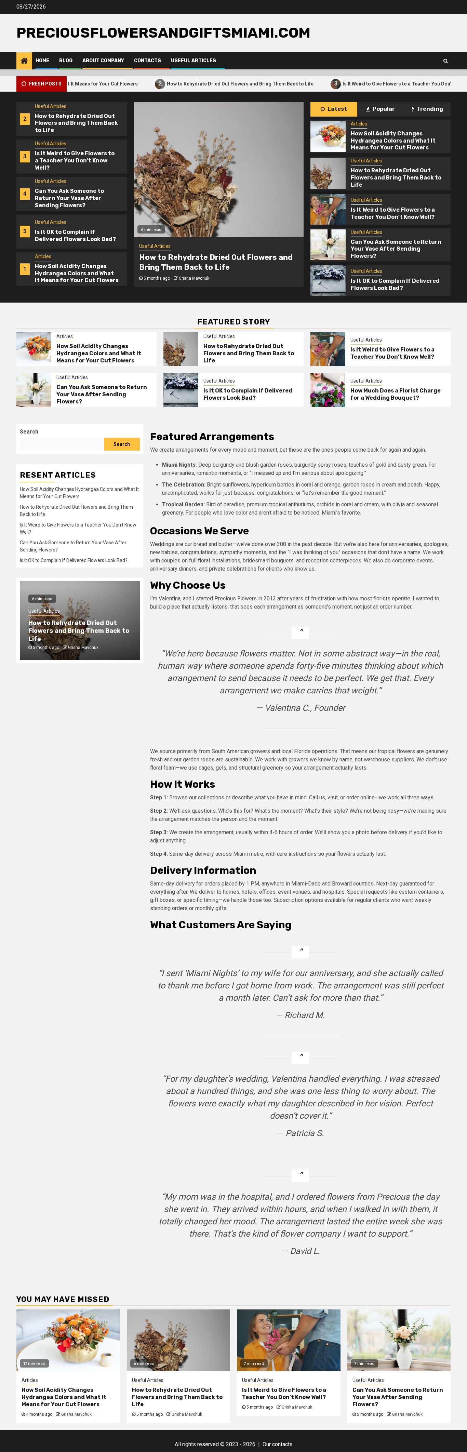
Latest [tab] (336, 109)
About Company (103, 61)
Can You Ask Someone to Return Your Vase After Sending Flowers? (69, 198)
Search (29, 431)
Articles (43, 256)
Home (42, 61)
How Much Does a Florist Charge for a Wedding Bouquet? (395, 394)
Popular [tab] (383, 109)
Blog (65, 61)
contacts (282, 1444)
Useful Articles (193, 61)
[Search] (445, 60)
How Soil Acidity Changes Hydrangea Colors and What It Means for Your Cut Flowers (77, 273)
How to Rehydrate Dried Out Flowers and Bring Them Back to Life (200, 83)
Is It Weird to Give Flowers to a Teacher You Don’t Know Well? (371, 83)
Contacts (147, 61)
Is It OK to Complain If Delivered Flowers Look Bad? (75, 236)
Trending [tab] (429, 109)
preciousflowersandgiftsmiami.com (163, 32)
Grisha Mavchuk (194, 278)
